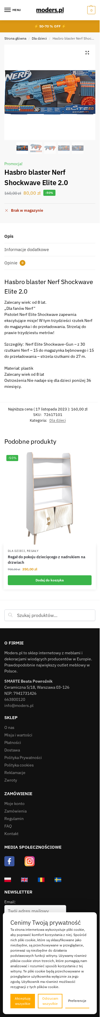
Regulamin (14, 818)
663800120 (14, 699)
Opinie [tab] (13, 263)
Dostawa (12, 750)
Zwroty (10, 780)
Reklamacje (14, 772)
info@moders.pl (19, 705)
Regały (32, 551)
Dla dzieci (39, 38)
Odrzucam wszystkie (50, 1001)
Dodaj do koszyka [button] (50, 580)
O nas (9, 727)
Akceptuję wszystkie (23, 1001)
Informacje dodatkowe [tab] (26, 249)
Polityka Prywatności (23, 757)
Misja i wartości (18, 735)
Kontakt (11, 833)
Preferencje (77, 1000)
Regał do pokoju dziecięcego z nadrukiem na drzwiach (46, 559)
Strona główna (15, 38)
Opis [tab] (8, 236)
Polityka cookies (19, 765)
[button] (90, 10)
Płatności (12, 742)
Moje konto (14, 803)
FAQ (8, 826)
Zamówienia (15, 811)
